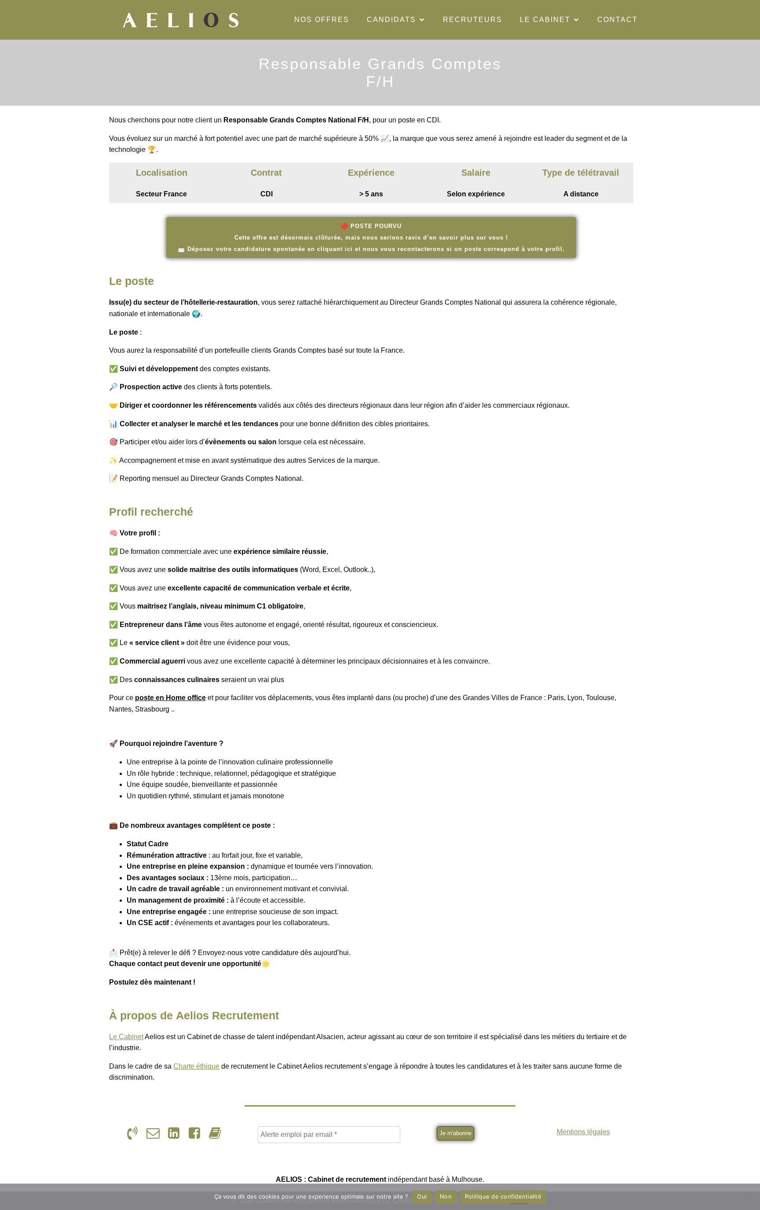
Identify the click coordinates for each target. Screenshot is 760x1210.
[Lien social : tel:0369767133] (135, 1133)
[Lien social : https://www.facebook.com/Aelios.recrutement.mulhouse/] (197, 1133)
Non (446, 1196)
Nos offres (321, 19)
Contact (617, 19)
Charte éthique (196, 1066)
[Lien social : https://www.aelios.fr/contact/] (156, 1133)
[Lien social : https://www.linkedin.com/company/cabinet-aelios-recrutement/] (177, 1133)
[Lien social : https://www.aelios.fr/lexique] (218, 1133)
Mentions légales (583, 1132)
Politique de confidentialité (503, 1196)
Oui (422, 1196)
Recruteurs (472, 19)
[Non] (749, 1196)
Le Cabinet (126, 1036)
